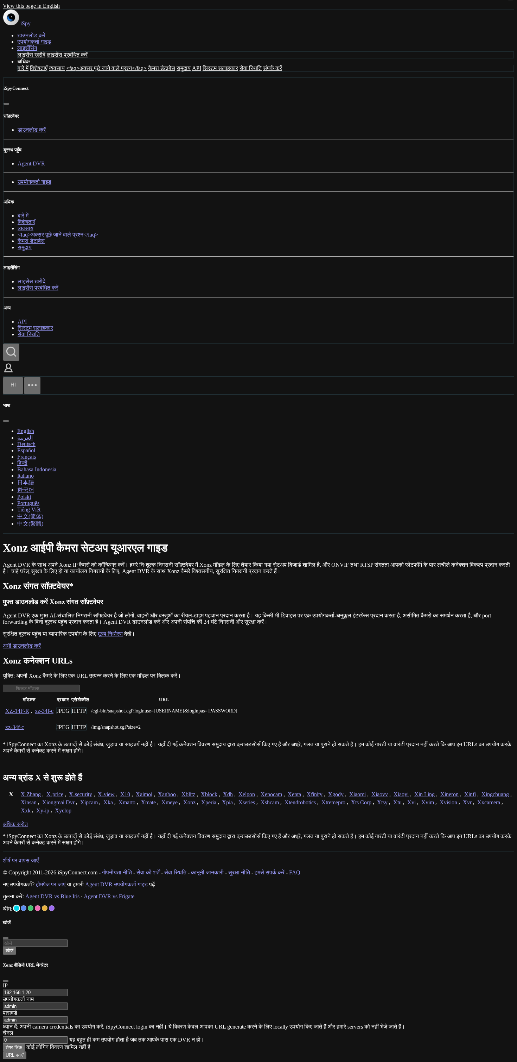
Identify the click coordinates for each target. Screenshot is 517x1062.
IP (5, 985)
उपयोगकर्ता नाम (18, 999)
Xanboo (167, 794)
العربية (25, 438)
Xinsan (29, 802)
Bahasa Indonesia (36, 469)
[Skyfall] (30, 908)
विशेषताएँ (38, 68)
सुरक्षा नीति (239, 872)
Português (28, 503)
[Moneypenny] (37, 908)
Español (26, 450)
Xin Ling (424, 794)
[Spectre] (16, 908)
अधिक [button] (23, 61)
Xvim (427, 802)
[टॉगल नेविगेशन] (32, 385)
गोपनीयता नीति (117, 872)
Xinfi (470, 794)
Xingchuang (495, 794)
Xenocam (271, 794)
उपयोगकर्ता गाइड (34, 42)
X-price (54, 794)
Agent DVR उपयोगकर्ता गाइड (116, 884)
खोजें (9, 950)
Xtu (397, 802)
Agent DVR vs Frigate (109, 896)
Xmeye (169, 802)
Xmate (148, 802)
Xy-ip (42, 810)
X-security (80, 794)
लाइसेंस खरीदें (31, 55)
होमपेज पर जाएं (50, 884)
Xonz (189, 802)
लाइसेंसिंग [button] (27, 48)
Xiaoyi (401, 794)
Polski (24, 497)
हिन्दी (22, 463)
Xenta (294, 794)
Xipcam (89, 802)
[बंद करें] (6, 104)
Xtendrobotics (300, 802)
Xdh (228, 794)
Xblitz (188, 794)
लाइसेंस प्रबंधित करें (67, 55)
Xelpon (246, 794)
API (196, 68)
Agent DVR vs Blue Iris (52, 896)
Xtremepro (333, 802)
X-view (106, 794)
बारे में (23, 68)
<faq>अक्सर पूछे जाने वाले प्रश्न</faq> (106, 68)
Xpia (227, 802)
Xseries (246, 802)
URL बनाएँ (15, 1055)
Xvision (448, 802)
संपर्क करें (272, 68)
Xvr (467, 802)
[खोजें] (11, 352)
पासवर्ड (10, 1013)
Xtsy (382, 802)
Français (26, 457)
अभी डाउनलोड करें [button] (22, 646)
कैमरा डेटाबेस (161, 68)
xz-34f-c (44, 711)
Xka (108, 802)
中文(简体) (30, 516)
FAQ (294, 872)
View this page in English (31, 6)
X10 (125, 794)
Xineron (449, 794)
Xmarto (127, 802)
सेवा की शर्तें (148, 872)
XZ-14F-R (17, 711)
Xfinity (315, 794)
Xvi (411, 802)
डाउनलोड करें (31, 35)
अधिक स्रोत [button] (15, 824)
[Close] (5, 981)
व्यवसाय (57, 68)
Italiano (25, 476)
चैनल (8, 1033)
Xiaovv (379, 794)
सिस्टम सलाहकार (220, 68)
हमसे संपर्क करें (270, 872)
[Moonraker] (23, 908)
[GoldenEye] (44, 908)
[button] (8, 373)
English (25, 431)
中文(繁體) (30, 524)
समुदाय (184, 68)
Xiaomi (357, 794)
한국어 (25, 490)
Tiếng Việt (28, 510)
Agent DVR (31, 163)
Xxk (26, 810)
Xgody (336, 794)
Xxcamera (488, 802)
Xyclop (63, 810)
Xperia (208, 802)
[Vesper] (52, 908)
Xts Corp (361, 802)
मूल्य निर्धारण (110, 634)
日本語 (25, 482)
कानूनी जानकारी (207, 872)
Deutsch (26, 444)
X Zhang (31, 794)
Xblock (209, 794)
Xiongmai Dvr (58, 802)
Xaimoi (144, 794)
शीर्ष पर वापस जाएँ (21, 860)
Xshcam (270, 802)
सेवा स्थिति (251, 68)
